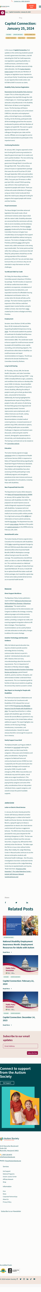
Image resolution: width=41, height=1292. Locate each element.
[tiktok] (31, 1279)
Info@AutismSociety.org (7, 1157)
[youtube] (34, 1279)
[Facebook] (6, 902)
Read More (6, 952)
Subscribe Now (32, 1053)
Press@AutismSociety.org (13, 1161)
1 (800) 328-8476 (6, 1154)
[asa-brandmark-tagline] (4, 6)
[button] (2, 12)
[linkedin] (27, 1279)
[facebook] (17, 1279)
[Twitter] (16, 902)
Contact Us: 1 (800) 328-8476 (22, 1)
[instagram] (24, 1279)
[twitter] (20, 1279)
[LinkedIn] (27, 902)
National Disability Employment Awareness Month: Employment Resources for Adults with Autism (18, 944)
